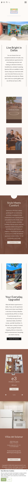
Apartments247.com (20, 465)
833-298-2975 (14, 445)
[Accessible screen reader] (1, 2)
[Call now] (9, 2)
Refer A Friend (14, 459)
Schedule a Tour (14, 242)
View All (14, 389)
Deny (9, 479)
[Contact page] (4, 2)
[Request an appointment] (6, 2)
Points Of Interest (14, 339)
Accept (3, 479)
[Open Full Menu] (25, 2)
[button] (5, 395)
